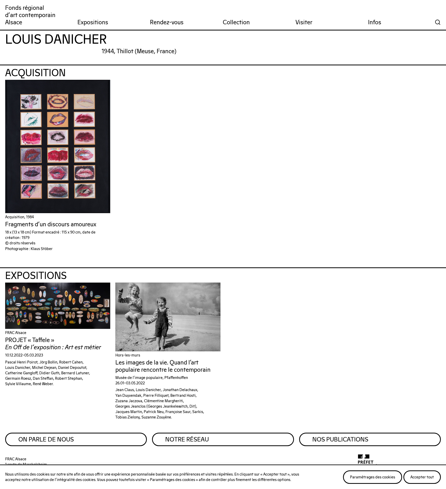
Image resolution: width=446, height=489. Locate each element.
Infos (374, 22)
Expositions (92, 22)
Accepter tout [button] (422, 477)
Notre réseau (187, 439)
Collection (236, 22)
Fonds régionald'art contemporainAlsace (30, 15)
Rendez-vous (167, 22)
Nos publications (340, 439)
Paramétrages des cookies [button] (372, 477)
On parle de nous (46, 439)
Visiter (304, 22)
